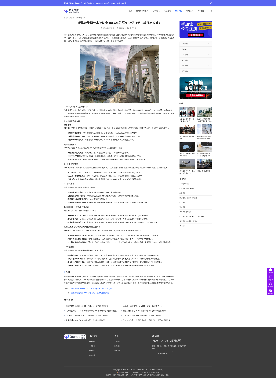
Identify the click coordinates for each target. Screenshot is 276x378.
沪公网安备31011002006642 (129, 372)
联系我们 (185, 66)
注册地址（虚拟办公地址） (189, 198)
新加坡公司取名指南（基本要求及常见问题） (203, 120)
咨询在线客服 (162, 353)
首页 (130, 11)
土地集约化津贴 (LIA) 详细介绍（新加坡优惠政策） (91, 293)
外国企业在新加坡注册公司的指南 (187, 155)
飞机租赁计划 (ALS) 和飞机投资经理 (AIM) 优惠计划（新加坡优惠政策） (92, 311)
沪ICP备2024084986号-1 (150, 372)
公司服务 (185, 49)
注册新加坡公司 (142, 11)
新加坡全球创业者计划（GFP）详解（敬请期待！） (143, 306)
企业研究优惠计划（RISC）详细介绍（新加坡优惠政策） (87, 315)
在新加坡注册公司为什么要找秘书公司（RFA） (187, 120)
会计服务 (183, 226)
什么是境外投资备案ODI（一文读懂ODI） (204, 155)
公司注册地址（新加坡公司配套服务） (192, 216)
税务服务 (183, 193)
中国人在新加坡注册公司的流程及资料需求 (204, 137)
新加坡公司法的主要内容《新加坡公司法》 (187, 172)
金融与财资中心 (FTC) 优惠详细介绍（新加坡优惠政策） (145, 311)
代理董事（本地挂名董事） (187, 137)
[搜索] (211, 11)
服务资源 (178, 11)
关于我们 (201, 11)
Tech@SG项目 (184, 184)
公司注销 (183, 202)
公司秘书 (156, 11)
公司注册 (185, 44)
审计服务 (183, 207)
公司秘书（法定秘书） (204, 171)
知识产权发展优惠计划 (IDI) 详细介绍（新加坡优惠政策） (93, 288)
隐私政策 (117, 351)
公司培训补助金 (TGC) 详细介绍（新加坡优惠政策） (86, 320)
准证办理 (167, 11)
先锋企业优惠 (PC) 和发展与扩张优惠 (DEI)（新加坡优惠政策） (147, 320)
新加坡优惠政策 (108, 28)
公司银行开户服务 (186, 212)
